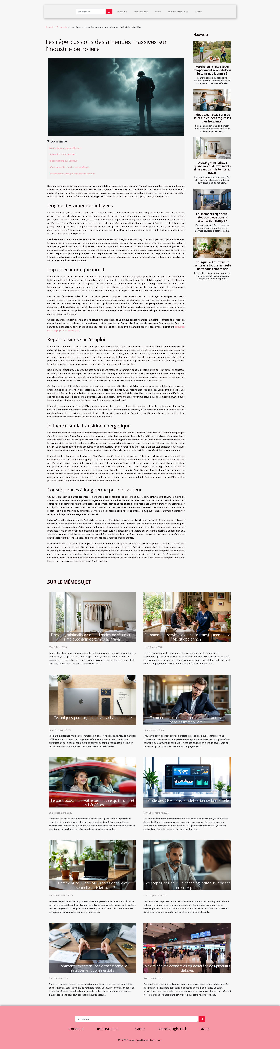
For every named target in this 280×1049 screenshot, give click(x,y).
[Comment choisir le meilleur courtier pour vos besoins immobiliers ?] (187, 699)
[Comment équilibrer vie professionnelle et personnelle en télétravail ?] (92, 864)
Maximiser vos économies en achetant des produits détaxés (187, 968)
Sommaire (59, 141)
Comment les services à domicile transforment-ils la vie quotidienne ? (187, 637)
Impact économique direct (62, 154)
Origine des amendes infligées (65, 147)
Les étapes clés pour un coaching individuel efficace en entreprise (187, 885)
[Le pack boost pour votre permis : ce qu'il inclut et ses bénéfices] (92, 782)
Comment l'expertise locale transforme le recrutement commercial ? (92, 968)
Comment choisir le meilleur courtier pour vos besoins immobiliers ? (187, 719)
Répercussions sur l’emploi (63, 160)
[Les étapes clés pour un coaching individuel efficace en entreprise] (187, 864)
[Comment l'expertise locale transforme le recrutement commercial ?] (92, 947)
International (141, 11)
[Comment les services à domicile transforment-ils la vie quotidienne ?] (187, 616)
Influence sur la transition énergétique (69, 167)
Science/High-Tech (178, 11)
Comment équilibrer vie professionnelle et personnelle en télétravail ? (93, 885)
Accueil (49, 27)
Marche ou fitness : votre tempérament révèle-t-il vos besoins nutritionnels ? (212, 70)
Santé (158, 11)
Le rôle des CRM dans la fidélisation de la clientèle (187, 800)
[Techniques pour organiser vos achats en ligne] (92, 699)
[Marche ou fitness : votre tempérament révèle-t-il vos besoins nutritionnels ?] (212, 52)
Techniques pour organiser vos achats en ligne (93, 717)
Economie (122, 11)
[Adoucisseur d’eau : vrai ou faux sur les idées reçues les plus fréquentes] (212, 100)
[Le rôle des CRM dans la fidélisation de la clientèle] (187, 782)
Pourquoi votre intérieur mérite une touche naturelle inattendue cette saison (212, 265)
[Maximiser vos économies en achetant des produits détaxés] (187, 947)
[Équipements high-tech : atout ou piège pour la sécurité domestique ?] (212, 199)
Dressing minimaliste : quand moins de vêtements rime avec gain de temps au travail (212, 168)
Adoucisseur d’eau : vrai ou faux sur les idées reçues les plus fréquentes (212, 118)
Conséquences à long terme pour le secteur (72, 173)
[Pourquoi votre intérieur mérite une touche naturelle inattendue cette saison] (212, 247)
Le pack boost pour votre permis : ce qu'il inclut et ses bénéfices (92, 802)
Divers (198, 11)
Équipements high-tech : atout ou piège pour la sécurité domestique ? (212, 217)
